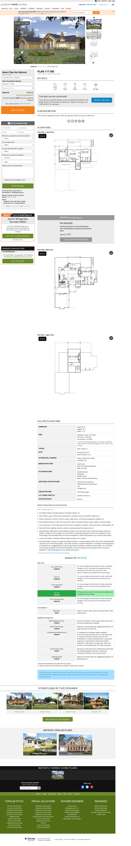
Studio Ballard (72, 814)
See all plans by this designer (58, 719)
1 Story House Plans (43, 825)
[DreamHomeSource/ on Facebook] (82, 787)
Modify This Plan (101, 100)
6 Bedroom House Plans (43, 814)
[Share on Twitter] (79, 121)
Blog (62, 8)
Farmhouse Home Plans (14, 814)
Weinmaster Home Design (72, 819)
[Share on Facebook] (76, 121)
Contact (76, 794)
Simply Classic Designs (72, 812)
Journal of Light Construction (101, 812)
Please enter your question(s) (12, 166)
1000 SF (43, 823)
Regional (40, 8)
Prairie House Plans (14, 819)
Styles (45, 794)
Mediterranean (14, 817)
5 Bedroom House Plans (43, 812)
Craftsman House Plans (53, 74)
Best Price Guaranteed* (24, 95)
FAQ (64, 794)
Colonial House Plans (14, 806)
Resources (52, 794)
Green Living (72, 806)
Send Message (18, 186)
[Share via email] (69, 121)
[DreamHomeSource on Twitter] (87, 787)
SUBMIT (96, 13)
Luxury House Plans (43, 819)
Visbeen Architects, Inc (72, 817)
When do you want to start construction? (15, 136)
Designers (55, 8)
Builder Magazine (101, 810)
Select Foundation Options (11, 81)
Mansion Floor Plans (43, 821)
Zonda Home (101, 814)
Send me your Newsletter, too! (15, 180)
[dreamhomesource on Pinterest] (91, 787)
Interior (23, 8)
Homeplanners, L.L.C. (72, 808)
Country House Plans (14, 808)
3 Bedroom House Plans (43, 808)
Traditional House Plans (14, 823)
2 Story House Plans (43, 827)
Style (11, 8)
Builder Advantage (101, 808)
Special (47, 8)
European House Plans (14, 812)
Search (38, 794)
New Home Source (101, 806)
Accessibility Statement (83, 839)
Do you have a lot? (8, 142)
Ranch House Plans (14, 821)
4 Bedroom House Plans (43, 810)
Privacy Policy (48, 13)
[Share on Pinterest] (83, 121)
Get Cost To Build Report (17, 236)
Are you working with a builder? (12, 149)
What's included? (7, 74)
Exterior (31, 8)
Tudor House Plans (14, 825)
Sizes (16, 8)
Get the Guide (18, 261)
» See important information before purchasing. (53, 553)
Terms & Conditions (35, 13)
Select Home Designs (72, 810)
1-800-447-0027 (25, 104)
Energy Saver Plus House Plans (43, 817)
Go (113, 4)
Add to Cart (18, 110)
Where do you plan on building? (13, 155)
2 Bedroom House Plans (43, 806)
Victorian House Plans (14, 827)
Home (39, 74)
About (70, 794)
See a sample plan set (45, 509)
